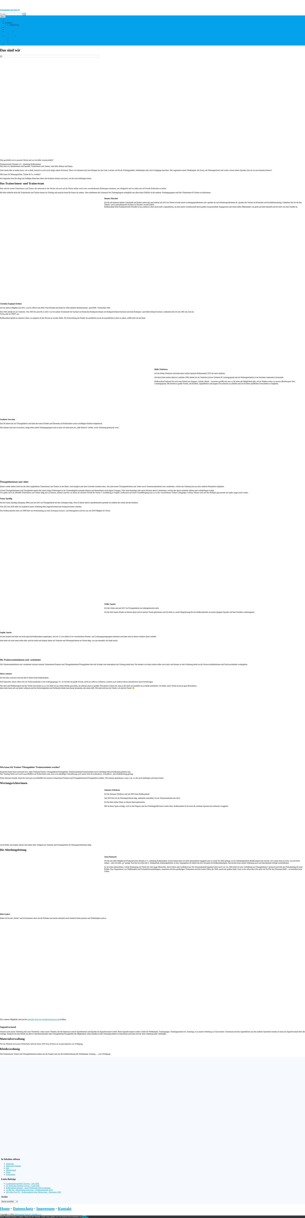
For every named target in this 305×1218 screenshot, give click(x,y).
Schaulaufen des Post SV (10, 10)
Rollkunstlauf (10, 27)
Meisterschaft (11, 1170)
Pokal (8, 1172)
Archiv (12, 34)
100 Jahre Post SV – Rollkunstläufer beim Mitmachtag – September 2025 (33, 1192)
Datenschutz (23, 1208)
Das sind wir (14, 25)
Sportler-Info (9, 36)
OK (84, 1217)
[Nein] (87, 1217)
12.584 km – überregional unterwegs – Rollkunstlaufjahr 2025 (29, 1190)
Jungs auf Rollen (11, 29)
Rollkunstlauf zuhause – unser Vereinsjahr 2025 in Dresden (28, 1188)
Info (7, 1168)
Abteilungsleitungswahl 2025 (21, 40)
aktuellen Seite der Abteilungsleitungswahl (44, 1019)
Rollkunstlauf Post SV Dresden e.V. (27, 1214)
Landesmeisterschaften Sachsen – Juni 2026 (22, 1184)
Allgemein (10, 1164)
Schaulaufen (10, 1174)
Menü (3, 17)
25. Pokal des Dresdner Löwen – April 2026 (22, 1186)
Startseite (8, 21)
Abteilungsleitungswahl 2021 (21, 42)
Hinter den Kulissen (13, 1166)
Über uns (8, 23)
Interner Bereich (16, 38)
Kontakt (8, 44)
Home (5, 1208)
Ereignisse (9, 32)
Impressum (45, 1208)
